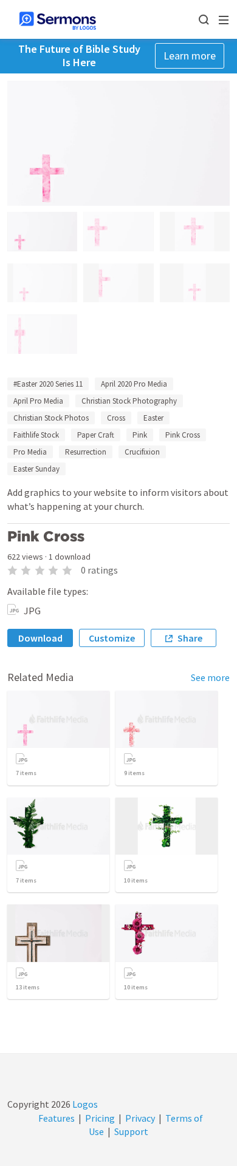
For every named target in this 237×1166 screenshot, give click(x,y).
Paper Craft (95, 435)
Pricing (100, 1118)
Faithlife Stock (36, 435)
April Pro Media (38, 401)
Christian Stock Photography (129, 401)
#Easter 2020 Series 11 (48, 384)
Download (40, 638)
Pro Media (30, 452)
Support (131, 1131)
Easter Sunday (36, 469)
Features (56, 1118)
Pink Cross (182, 435)
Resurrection (85, 452)
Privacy (140, 1118)
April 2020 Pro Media (134, 384)
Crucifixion (142, 452)
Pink (139, 435)
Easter (153, 418)
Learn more (189, 56)
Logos (84, 1104)
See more (210, 677)
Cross (116, 418)
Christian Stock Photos (51, 418)
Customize (112, 638)
